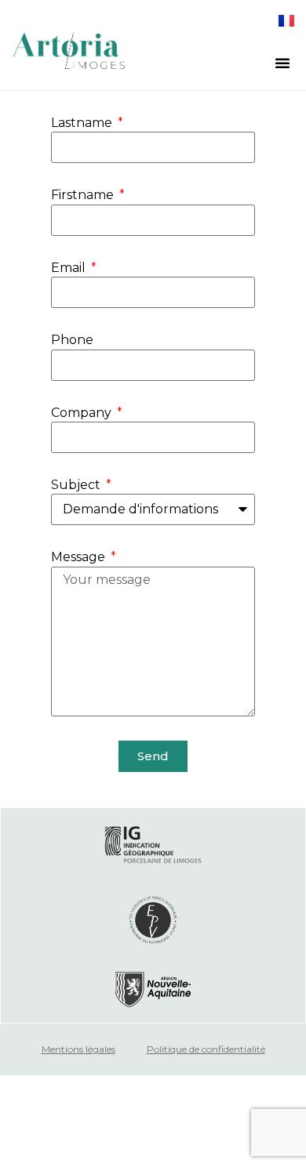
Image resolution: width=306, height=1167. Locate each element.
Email (70, 267)
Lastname (83, 122)
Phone (72, 339)
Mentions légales (78, 1049)
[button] (282, 62)
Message (79, 556)
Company (83, 412)
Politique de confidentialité (206, 1049)
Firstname (84, 194)
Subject (77, 484)
